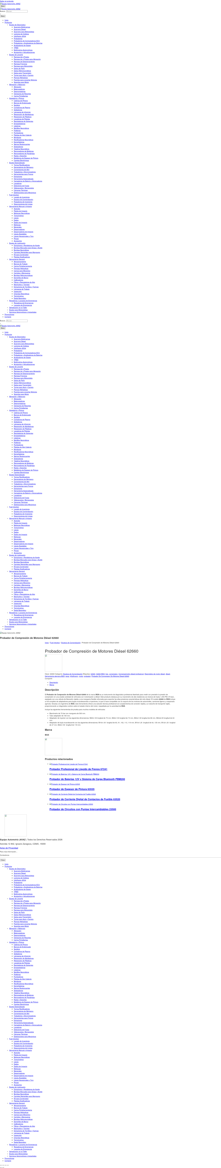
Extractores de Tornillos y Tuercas (26, 287)
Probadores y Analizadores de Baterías (28, 43)
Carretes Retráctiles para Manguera (27, 252)
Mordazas (17, 137)
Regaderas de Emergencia (23, 303)
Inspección (18, 291)
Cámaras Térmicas (21, 190)
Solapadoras (18, 146)
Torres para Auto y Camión (23, 75)
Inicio (6, 20)
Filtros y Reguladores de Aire (24, 282)
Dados (16, 220)
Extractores (18, 176)
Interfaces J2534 (20, 36)
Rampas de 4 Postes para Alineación (27, 59)
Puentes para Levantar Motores (25, 80)
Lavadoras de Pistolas (22, 119)
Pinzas (16, 238)
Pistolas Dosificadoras (22, 257)
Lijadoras (17, 126)
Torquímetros (19, 215)
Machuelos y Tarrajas (21, 284)
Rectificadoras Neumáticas (23, 140)
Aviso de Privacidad (9, 847)
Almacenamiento (20, 261)
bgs (107, 674)
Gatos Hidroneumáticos (22, 71)
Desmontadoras (19, 91)
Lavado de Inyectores (22, 197)
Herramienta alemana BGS (55, 676)
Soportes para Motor (21, 82)
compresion (113, 674)
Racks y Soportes (20, 156)
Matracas (17, 225)
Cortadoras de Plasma (22, 107)
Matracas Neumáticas (22, 213)
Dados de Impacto (20, 222)
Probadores (18, 38)
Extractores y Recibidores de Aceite (27, 245)
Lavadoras (18, 183)
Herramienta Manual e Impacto (20, 206)
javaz (67, 676)
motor (81, 676)
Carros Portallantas (21, 96)
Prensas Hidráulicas (21, 268)
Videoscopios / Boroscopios (24, 188)
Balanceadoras (19, 89)
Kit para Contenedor (21, 254)
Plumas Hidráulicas (21, 77)
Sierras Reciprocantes (22, 144)
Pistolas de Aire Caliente (23, 135)
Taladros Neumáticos (21, 149)
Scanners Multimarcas (22, 27)
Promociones (9, 314)
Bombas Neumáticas (21, 250)
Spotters (17, 105)
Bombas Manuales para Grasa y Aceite (28, 248)
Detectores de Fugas (21, 186)
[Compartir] (5, 1165)
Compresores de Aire (21, 169)
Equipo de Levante (16, 54)
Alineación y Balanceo (17, 84)
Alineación (17, 87)
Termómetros (19, 296)
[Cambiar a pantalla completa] (3, 1165)
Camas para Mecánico (22, 271)
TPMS (16, 48)
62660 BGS (100, 674)
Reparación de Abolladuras (24, 114)
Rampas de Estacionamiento (24, 61)
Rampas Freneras (20, 64)
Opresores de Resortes (22, 94)
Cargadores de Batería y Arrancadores (28, 181)
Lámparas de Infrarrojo (22, 112)
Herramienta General (17, 259)
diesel (168, 674)
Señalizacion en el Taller (18, 307)
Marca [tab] (51, 685)
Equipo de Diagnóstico (17, 25)
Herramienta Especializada (23, 179)
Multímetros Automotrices (23, 50)
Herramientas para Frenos (23, 174)
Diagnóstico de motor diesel (155, 674)
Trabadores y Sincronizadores (25, 172)
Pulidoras (17, 130)
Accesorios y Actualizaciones (24, 52)
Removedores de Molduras (24, 151)
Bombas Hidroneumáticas (23, 275)
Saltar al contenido (7, 1)
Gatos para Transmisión (22, 73)
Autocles (17, 209)
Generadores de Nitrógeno (23, 167)
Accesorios (18, 241)
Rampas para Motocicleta (23, 66)
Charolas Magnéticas (21, 294)
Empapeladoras (19, 123)
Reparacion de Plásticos (22, 117)
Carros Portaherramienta (23, 266)
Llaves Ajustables (20, 234)
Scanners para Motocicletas (24, 31)
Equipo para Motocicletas (18, 310)
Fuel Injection (14, 195)
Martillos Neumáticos (21, 128)
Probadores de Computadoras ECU (27, 41)
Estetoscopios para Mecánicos (25, 192)
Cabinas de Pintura (21, 100)
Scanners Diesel (20, 29)
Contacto (8, 317)
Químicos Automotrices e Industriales (22, 312)
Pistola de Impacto (20, 211)
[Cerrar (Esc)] (8, 1165)
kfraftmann (74, 676)
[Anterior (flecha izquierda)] (1, 1167)
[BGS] (53, 663)
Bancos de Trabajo (21, 264)
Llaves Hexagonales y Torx (23, 236)
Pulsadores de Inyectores (23, 202)
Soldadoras (18, 110)
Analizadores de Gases (22, 45)
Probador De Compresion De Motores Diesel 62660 (110, 676)
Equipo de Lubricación (17, 243)
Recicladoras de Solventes (23, 121)
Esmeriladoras (19, 142)
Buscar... (3, 11)
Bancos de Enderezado (22, 103)
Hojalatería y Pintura (16, 98)
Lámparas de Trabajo (21, 289)
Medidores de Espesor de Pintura (26, 158)
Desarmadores (19, 229)
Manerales (18, 227)
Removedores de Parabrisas (24, 153)
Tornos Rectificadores (22, 165)
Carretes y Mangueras (22, 273)
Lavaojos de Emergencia (23, 305)
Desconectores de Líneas (23, 204)
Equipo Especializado (17, 163)
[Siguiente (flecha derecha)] (3, 1167)
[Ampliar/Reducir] (1, 1165)
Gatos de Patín (19, 68)
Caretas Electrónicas (21, 160)
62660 (93, 674)
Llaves (16, 218)
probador (87, 676)
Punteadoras (18, 133)
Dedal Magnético (20, 298)
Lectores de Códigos (21, 34)
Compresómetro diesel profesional (131, 674)
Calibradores (18, 280)
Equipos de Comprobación (23, 199)
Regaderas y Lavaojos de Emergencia (23, 300)
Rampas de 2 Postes (21, 57)
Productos (8, 22)
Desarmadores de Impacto (23, 231)
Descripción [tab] (53, 682)
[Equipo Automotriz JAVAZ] (10, 8)
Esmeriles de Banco (21, 277)
